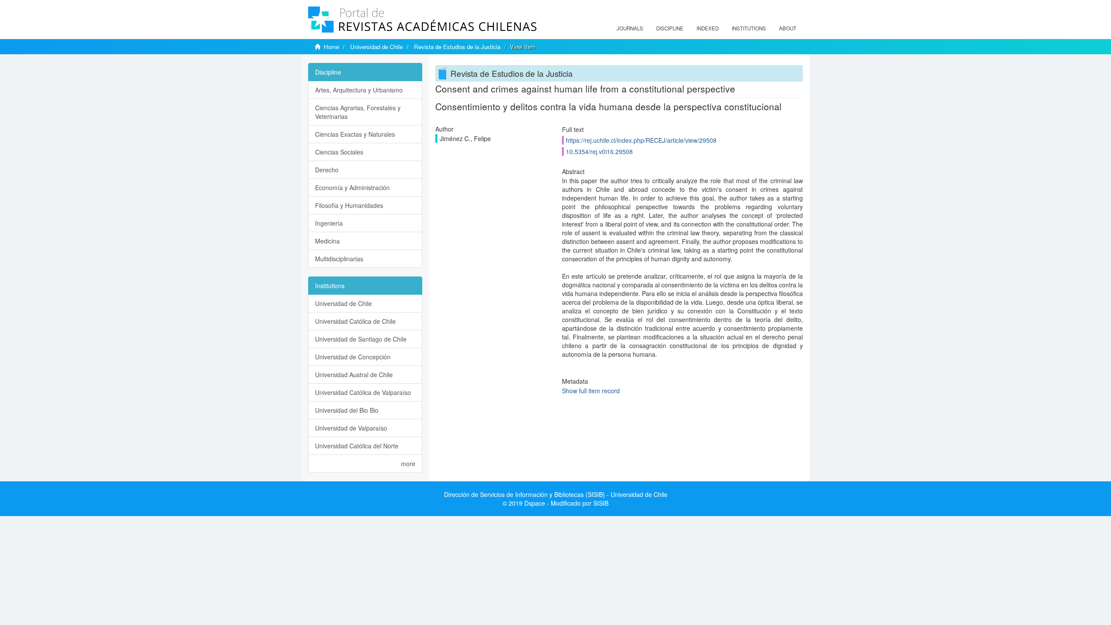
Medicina (327, 241)
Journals (630, 28)
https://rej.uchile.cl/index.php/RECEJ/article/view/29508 (641, 140)
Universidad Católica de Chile (355, 321)
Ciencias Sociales (339, 152)
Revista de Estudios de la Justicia (457, 47)
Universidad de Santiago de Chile (361, 339)
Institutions (749, 28)
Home (331, 47)
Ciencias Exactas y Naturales (355, 134)
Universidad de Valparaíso (351, 428)
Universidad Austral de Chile (354, 374)
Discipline (670, 28)
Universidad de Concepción (353, 356)
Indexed (708, 28)
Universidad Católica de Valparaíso (363, 392)
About (787, 28)
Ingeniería (329, 223)
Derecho (327, 169)
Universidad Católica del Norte (356, 445)
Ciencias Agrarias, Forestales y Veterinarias (358, 112)
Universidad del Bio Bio (346, 410)
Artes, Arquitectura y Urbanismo (359, 90)
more (408, 463)
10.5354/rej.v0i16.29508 (599, 151)
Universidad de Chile (376, 47)
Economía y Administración (352, 187)
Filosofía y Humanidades (349, 205)
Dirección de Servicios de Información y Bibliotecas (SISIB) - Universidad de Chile (555, 494)
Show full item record (591, 390)
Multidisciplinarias (339, 258)
